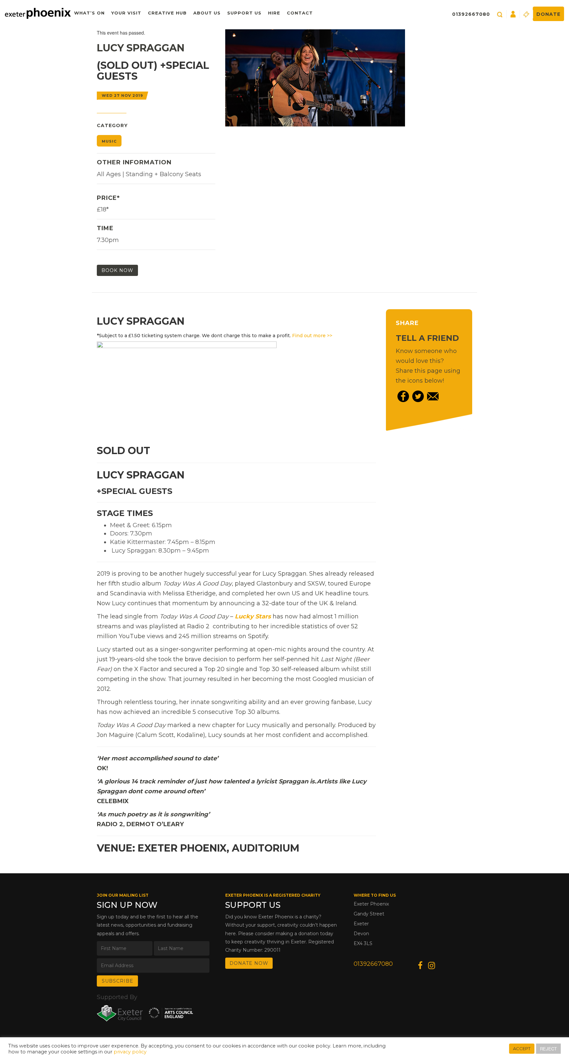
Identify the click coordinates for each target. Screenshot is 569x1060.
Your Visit (126, 12)
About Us (207, 12)
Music (109, 141)
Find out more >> (312, 336)
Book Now (117, 270)
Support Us (244, 12)
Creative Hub (167, 12)
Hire (274, 12)
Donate (548, 14)
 (253, 616)
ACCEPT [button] (521, 1048)
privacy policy (130, 1052)
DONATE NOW (249, 963)
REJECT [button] (548, 1049)
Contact (300, 12)
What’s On (89, 12)
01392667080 (471, 14)
